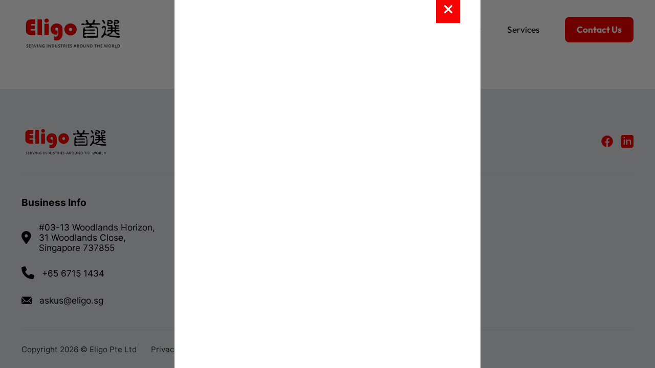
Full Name (210, 159)
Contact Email (217, 203)
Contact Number (221, 291)
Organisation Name (225, 247)
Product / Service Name (233, 115)
